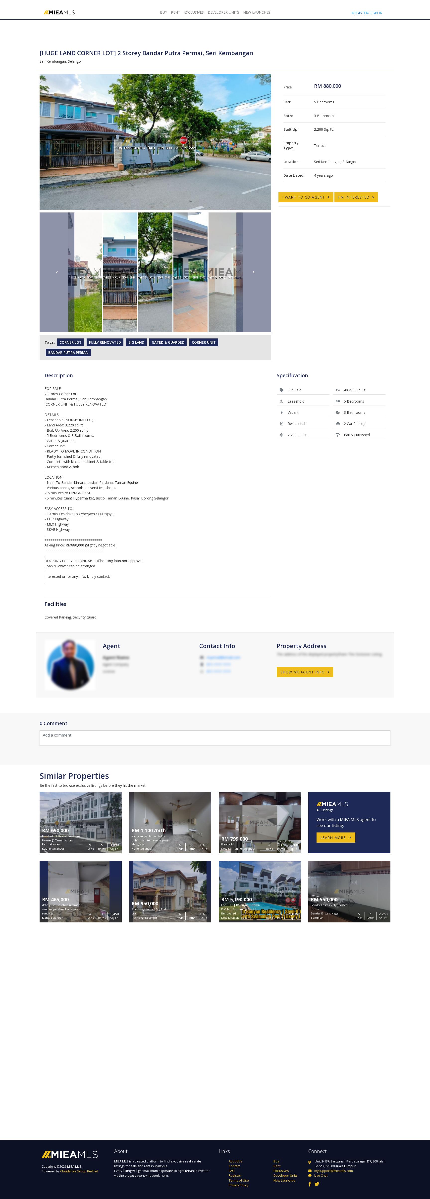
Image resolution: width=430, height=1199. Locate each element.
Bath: (288, 115)
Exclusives (281, 1170)
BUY (163, 12)
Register (235, 1175)
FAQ (232, 1170)
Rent (276, 1166)
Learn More (333, 837)
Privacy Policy (238, 1185)
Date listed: (293, 175)
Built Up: (290, 129)
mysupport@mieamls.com (333, 1170)
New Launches (284, 1180)
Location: (291, 161)
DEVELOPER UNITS (223, 12)
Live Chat (320, 1175)
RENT (175, 12)
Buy (276, 1161)
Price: (288, 87)
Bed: (287, 102)
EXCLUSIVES (194, 12)
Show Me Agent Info (302, 672)
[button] (57, 142)
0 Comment (53, 723)
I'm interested (354, 197)
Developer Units (285, 1175)
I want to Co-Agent (303, 197)
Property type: (291, 145)
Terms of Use (239, 1180)
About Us (235, 1161)
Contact (234, 1166)
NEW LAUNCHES (256, 12)
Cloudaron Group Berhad (79, 1171)
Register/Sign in (367, 12)
